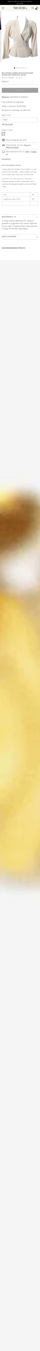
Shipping (5, 97)
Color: (7, 130)
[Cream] (3, 133)
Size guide (9, 124)
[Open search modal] (33, 8)
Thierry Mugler (8, 77)
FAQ (27, 152)
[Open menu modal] (3, 8)
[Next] (37, 2)
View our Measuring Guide (18, 146)
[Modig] (20, 8)
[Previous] (3, 2)
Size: (6, 115)
